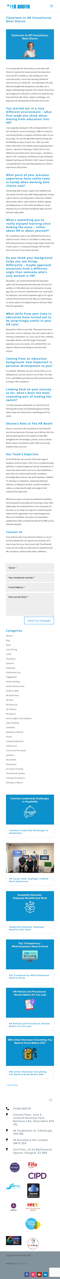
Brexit (8, 645)
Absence (9, 635)
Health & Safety (12, 691)
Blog (8, 640)
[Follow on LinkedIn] (45, 1274)
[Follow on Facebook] (26, 1274)
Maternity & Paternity (14, 732)
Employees (10, 668)
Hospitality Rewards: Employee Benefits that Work (26, 928)
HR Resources (11, 704)
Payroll (9, 736)
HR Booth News (12, 695)
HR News (9, 700)
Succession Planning (14, 769)
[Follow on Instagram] (33, 1274)
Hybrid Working (12, 723)
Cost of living (11, 649)
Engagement (11, 677)
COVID (8, 654)
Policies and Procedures (16, 750)
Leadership (10, 727)
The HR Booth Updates (15, 773)
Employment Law (13, 672)
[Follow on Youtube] (39, 1274)
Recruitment (11, 759)
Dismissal (10, 663)
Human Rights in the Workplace (19, 718)
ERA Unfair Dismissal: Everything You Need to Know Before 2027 (27, 1073)
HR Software (11, 709)
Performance (11, 746)
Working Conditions (14, 782)
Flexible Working (13, 681)
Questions (10, 755)
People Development (14, 741)
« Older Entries (12, 1085)
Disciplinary (11, 658)
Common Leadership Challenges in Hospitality (28, 831)
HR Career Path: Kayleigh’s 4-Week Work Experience (28, 880)
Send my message (39, 620)
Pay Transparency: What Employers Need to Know (29, 976)
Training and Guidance (15, 778)
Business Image (21, 1263)
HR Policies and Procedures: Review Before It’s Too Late (29, 1025)
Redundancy (11, 764)
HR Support (11, 714)
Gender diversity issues (15, 686)
